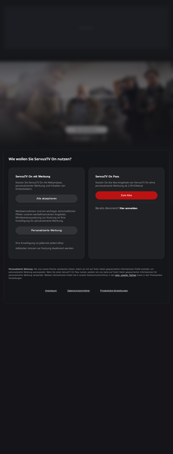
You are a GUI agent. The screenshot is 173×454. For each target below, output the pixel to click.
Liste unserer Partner (125, 275)
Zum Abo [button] (126, 195)
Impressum (51, 291)
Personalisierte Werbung (46, 230)
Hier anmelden (128, 208)
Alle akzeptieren (46, 198)
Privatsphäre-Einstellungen (114, 291)
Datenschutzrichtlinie (78, 291)
